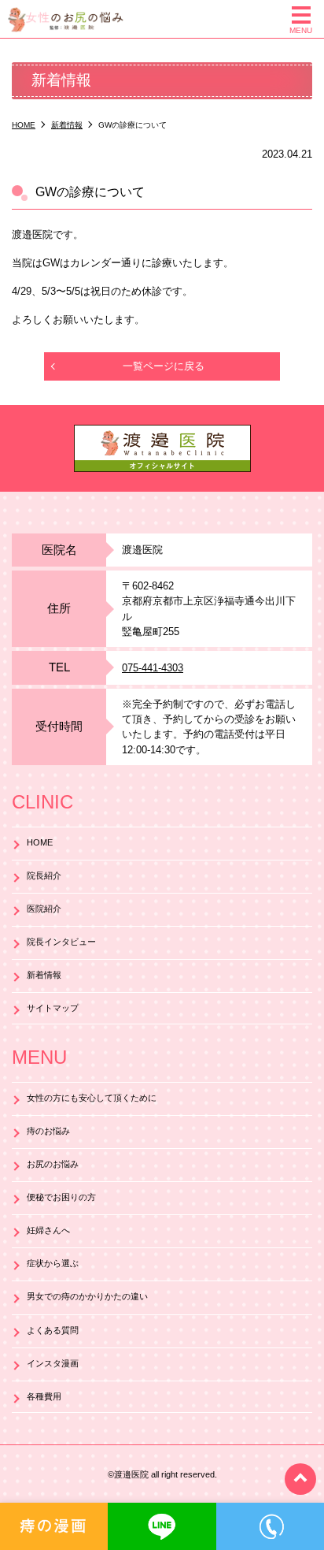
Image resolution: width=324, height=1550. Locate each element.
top (300, 1479)
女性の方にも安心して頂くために (91, 1097)
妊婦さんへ (48, 1230)
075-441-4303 (152, 668)
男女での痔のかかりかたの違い (87, 1296)
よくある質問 (53, 1330)
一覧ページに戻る (163, 366)
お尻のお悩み (53, 1164)
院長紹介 (44, 875)
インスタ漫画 (53, 1363)
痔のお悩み (48, 1131)
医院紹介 (44, 908)
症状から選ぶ (53, 1263)
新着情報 (44, 974)
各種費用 (44, 1396)
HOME (40, 842)
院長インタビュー (61, 941)
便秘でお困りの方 (61, 1197)
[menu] (301, 15)
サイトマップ (53, 1008)
